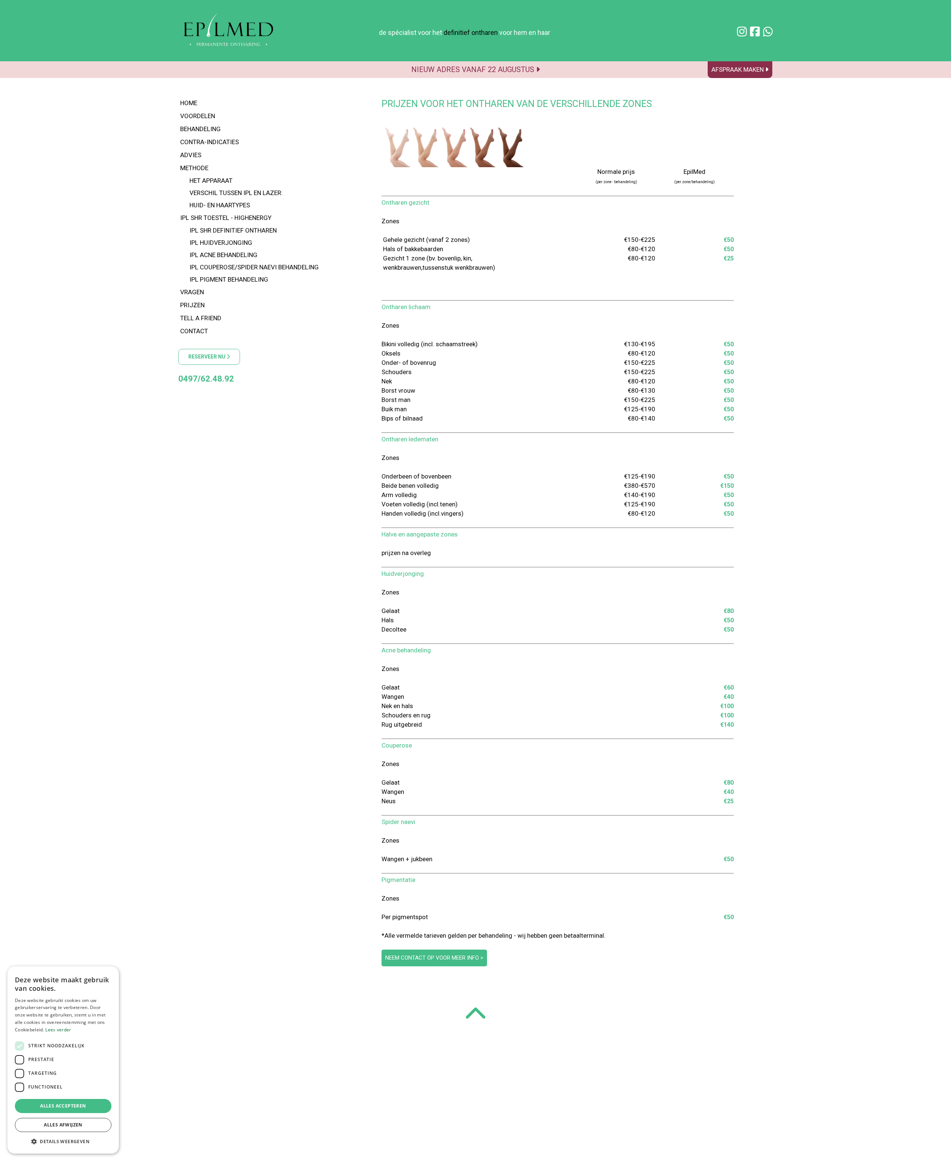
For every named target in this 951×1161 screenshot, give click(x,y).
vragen (192, 292)
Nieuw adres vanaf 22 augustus (473, 69)
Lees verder (58, 1030)
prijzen (192, 305)
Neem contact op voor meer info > (434, 957)
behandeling (200, 129)
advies (190, 155)
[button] (63, 1141)
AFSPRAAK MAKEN (738, 69)
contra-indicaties (209, 142)
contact (194, 331)
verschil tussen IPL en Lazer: (236, 193)
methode (194, 168)
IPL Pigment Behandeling (228, 279)
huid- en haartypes (219, 205)
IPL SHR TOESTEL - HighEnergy (226, 217)
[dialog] (63, 1060)
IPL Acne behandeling (223, 255)
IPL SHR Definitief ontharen (233, 230)
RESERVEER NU (207, 357)
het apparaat (211, 180)
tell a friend (200, 318)
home (188, 103)
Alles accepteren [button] (63, 1106)
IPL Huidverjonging (220, 242)
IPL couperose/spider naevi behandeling (254, 267)
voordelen (197, 116)
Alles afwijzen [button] (63, 1125)
